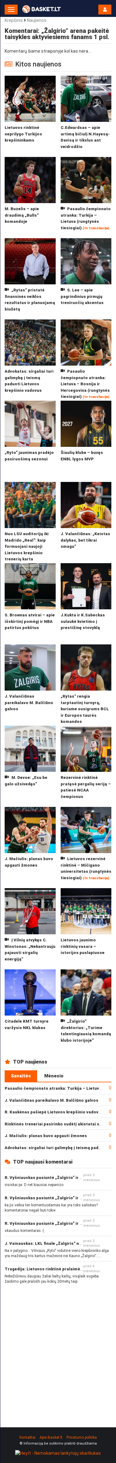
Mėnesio (53, 1076)
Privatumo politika (82, 1437)
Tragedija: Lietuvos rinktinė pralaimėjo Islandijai (54, 1269)
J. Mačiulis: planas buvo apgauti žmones (46, 1135)
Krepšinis (14, 20)
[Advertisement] (58, 1350)
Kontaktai (27, 1437)
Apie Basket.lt (51, 1437)
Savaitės (21, 1076)
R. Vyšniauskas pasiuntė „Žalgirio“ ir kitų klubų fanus (58, 1177)
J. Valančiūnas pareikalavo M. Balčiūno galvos (51, 1100)
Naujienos (36, 20)
